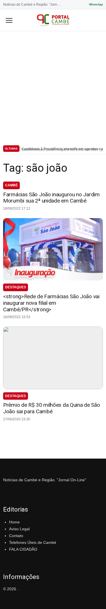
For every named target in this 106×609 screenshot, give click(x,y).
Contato (16, 535)
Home (14, 522)
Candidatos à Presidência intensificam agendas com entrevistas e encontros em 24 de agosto (62, 148)
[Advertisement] (53, 87)
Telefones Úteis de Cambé (32, 542)
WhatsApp (96, 4)
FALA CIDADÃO (23, 549)
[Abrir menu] (9, 20)
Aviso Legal (19, 529)
